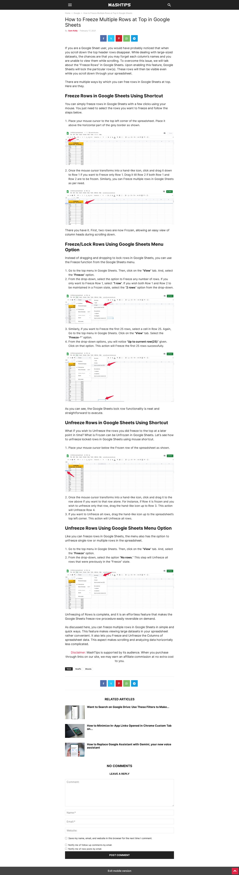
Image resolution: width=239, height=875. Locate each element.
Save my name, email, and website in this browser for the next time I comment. (110, 838)
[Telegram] (134, 38)
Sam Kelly (73, 30)
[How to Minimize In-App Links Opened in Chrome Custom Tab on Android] (75, 731)
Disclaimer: (78, 652)
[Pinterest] (119, 38)
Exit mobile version (119, 870)
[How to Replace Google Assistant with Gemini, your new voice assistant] (75, 750)
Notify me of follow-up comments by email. (90, 845)
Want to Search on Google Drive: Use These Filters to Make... (128, 707)
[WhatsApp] (126, 38)
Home (67, 13)
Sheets (88, 669)
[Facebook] (103, 38)
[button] (70, 5)
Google (77, 13)
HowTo (78, 669)
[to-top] (235, 869)
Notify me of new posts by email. (85, 849)
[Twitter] (111, 38)
